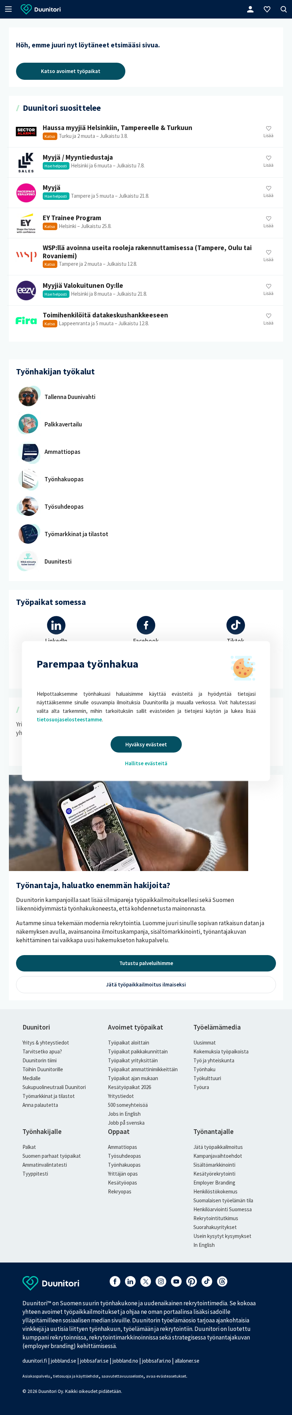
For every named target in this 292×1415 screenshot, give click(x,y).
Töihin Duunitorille (42, 1069)
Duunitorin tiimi (39, 1060)
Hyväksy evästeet (146, 744)
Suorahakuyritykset (215, 1227)
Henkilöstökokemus (215, 1191)
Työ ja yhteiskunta (213, 1060)
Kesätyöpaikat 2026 (129, 1087)
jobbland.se (63, 1360)
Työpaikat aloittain (128, 1042)
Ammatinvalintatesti (44, 1164)
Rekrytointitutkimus (215, 1218)
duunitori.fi (34, 1360)
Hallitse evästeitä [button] (146, 763)
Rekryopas (119, 1191)
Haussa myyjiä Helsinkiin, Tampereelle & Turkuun (145, 132)
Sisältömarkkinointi (214, 1164)
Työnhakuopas (124, 1164)
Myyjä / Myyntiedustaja (145, 162)
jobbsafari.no (156, 1360)
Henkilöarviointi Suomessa (222, 1209)
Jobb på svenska (126, 1122)
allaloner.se (187, 1360)
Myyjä (145, 193)
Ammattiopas (122, 1147)
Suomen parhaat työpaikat (51, 1155)
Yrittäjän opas (123, 1173)
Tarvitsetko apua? (42, 1051)
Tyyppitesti (35, 1173)
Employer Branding (214, 1182)
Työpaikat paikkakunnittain (138, 1051)
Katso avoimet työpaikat (70, 71)
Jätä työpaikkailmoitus (218, 1147)
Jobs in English (124, 1113)
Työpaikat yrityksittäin (133, 1060)
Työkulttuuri (207, 1078)
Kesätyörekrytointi (214, 1173)
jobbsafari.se (94, 1360)
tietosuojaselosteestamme (69, 719)
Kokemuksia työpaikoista (221, 1051)
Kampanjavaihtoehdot (217, 1155)
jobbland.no (125, 1360)
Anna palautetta (40, 1105)
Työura (201, 1087)
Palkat (29, 1147)
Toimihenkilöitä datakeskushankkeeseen (145, 320)
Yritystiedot (121, 1096)
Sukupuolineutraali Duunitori (54, 1087)
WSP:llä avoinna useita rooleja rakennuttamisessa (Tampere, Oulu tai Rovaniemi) (145, 256)
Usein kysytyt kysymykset (222, 1236)
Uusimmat (204, 1042)
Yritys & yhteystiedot (45, 1042)
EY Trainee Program (145, 223)
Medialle (31, 1078)
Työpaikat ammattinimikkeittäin (143, 1069)
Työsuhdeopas (124, 1155)
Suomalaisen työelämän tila (223, 1200)
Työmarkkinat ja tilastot (48, 1096)
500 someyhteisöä (128, 1105)
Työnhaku (204, 1069)
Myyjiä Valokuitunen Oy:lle (145, 290)
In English (204, 1245)
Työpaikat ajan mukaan (133, 1078)
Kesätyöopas (122, 1182)
